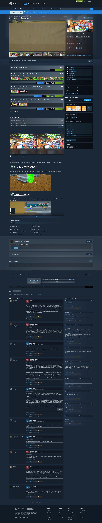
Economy (83, 55)
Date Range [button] (37, 286)
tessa (14, 359)
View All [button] (61, 132)
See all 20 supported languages (72, 93)
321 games (15, 467)
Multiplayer (79, 55)
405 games (15, 360)
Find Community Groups (71, 135)
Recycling (61, 517)
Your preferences (89, 274)
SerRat (14, 466)
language (89, 1)
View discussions (70, 133)
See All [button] (60, 126)
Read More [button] (59, 409)
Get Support (82, 515)
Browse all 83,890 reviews (36, 502)
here (33, 265)
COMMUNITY (31, 3)
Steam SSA (49, 512)
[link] (50, 83)
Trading (87, 55)
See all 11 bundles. (14, 111)
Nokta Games (79, 47)
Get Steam (82, 510)
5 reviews (14, 421)
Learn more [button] (87, 100)
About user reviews (81, 274)
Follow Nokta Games (21, 244)
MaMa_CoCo (15, 388)
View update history (71, 129)
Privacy (69, 510)
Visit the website (70, 124)
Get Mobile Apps (83, 512)
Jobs (60, 512)
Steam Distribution (51, 517)
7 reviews (14, 326)
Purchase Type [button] (21, 286)
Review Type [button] (12, 286)
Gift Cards (49, 519)
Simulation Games (17, 16)
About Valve (61, 510)
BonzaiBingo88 (16, 323)
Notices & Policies (72, 515)
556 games (15, 325)
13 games (14, 437)
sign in (85, 1)
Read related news (70, 131)
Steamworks (49, 515)
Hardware (61, 515)
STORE (25, 3)
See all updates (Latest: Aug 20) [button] (19, 156)
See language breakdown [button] (72, 274)
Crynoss (15, 451)
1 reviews (14, 389)
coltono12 (15, 420)
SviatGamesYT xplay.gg (18, 436)
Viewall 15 (89, 108)
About (38, 3)
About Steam (50, 510)
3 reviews (14, 438)
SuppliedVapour (16, 342)
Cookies (70, 517)
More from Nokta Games (21, 241)
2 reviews (14, 344)
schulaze (15, 300)
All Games (11, 16)
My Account (82, 517)
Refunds (70, 519)
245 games (15, 487)
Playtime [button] (44, 286)
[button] (12, 8)
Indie (73, 115)
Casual (70, 115)
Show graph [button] (88, 286)
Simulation (68, 55)
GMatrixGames (16, 486)
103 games (15, 301)
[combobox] (75, 9)
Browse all (60, 117)
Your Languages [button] (16, 291)
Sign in (11, 60)
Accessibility (71, 512)
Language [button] (29, 286)
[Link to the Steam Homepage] (14, 4)
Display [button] (50, 286)
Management (74, 55)
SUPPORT (43, 3)
